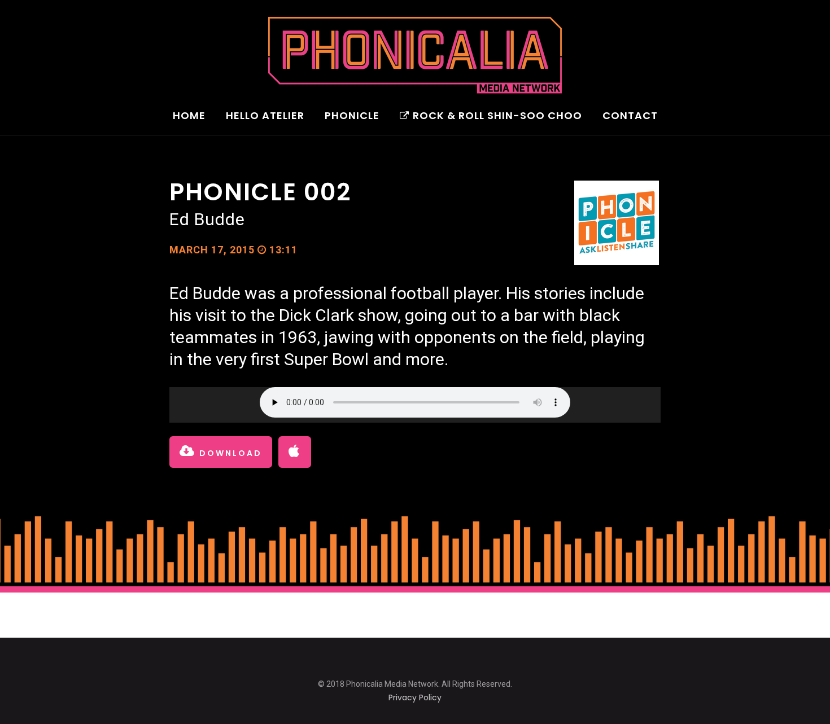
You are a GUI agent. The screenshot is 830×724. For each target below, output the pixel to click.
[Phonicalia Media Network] (415, 55)
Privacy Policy (415, 697)
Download (229, 453)
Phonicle (352, 116)
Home (189, 116)
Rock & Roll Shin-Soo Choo (497, 116)
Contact (630, 116)
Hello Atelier (265, 116)
